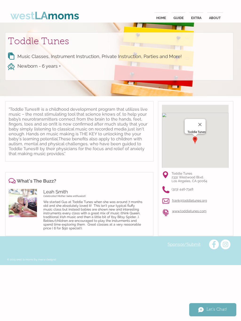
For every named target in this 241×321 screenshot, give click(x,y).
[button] (178, 15)
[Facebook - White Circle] (214, 244)
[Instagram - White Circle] (225, 244)
